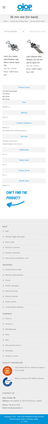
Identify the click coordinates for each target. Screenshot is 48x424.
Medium (5, 107)
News (7, 334)
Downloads (9, 351)
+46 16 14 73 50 (14, 405)
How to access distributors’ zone (17, 258)
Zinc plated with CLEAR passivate (13, 130)
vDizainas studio (32, 419)
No (3, 154)
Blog (6, 340)
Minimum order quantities (14, 275)
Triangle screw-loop (9, 141)
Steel (4, 117)
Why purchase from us (13, 345)
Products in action (11, 356)
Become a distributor (12, 253)
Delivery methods (11, 296)
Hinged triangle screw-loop (11, 144)
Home (5, 21)
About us (8, 318)
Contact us (9, 324)
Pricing (7, 280)
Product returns (10, 302)
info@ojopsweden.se (15, 408)
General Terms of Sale (13, 269)
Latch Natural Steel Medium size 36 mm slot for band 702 (34, 60)
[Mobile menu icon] (3, 7)
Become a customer (12, 247)
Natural (4, 127)
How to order (9, 242)
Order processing (11, 291)
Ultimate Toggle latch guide (15, 237)
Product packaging (12, 286)
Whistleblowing (10, 329)
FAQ (6, 231)
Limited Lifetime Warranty (14, 307)
